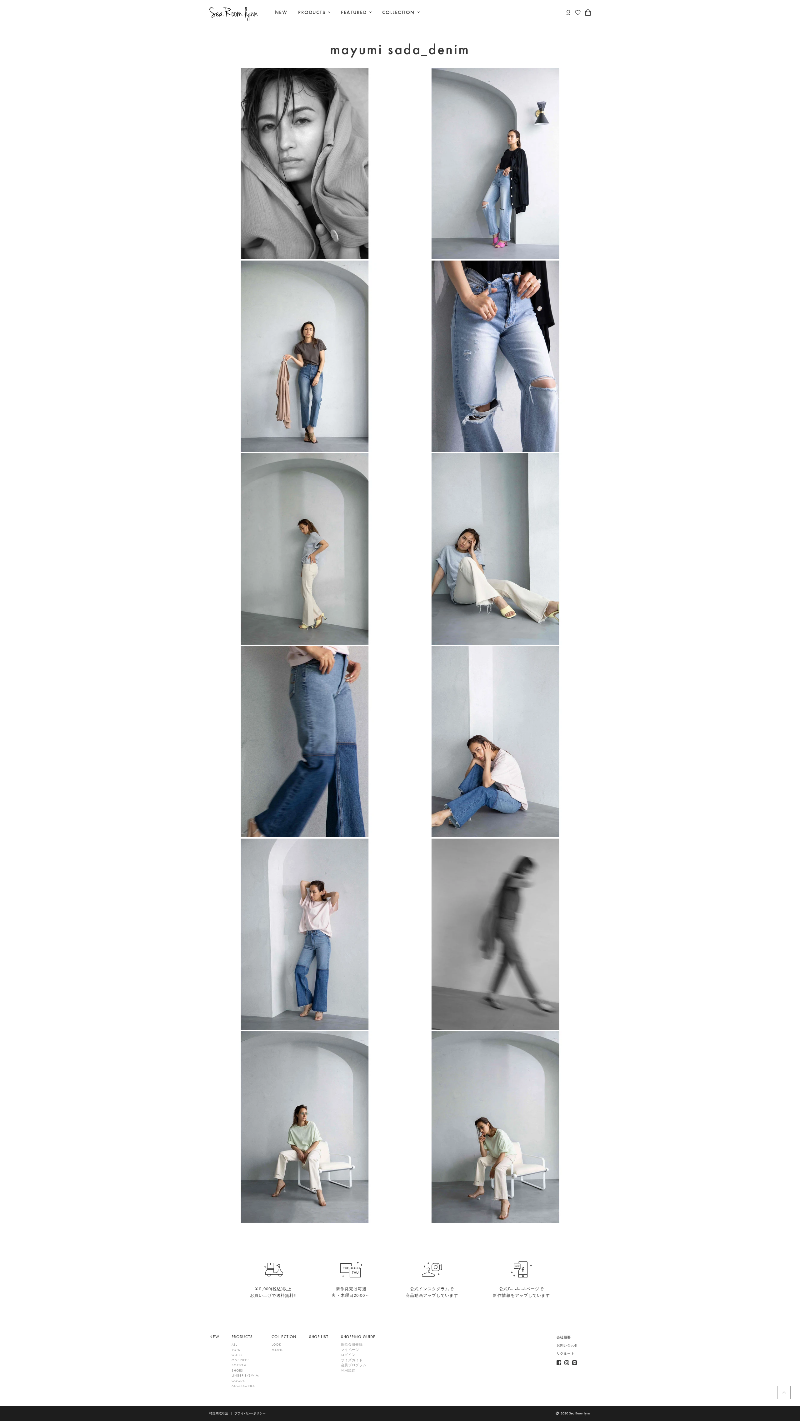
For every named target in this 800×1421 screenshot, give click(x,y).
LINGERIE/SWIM (245, 1375)
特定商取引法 (218, 1413)
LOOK (276, 1344)
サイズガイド (352, 1360)
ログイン (348, 1354)
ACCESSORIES (243, 1385)
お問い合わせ (567, 1345)
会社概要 (564, 1337)
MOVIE (277, 1349)
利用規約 (348, 1370)
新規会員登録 (352, 1344)
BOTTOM (239, 1365)
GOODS (238, 1380)
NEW (281, 12)
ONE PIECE (240, 1360)
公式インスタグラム (429, 1289)
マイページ (350, 1349)
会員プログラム (354, 1365)
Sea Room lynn (579, 1413)
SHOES (237, 1370)
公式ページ (519, 1289)
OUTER (237, 1354)
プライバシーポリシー (250, 1413)
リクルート (566, 1353)
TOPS (236, 1349)
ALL (234, 1344)
